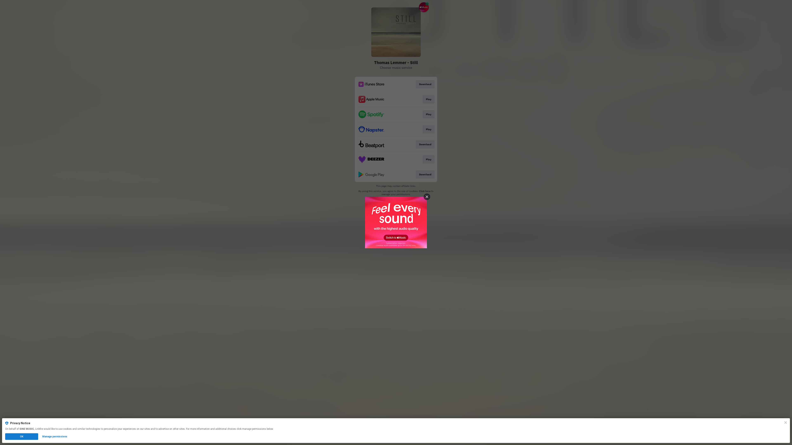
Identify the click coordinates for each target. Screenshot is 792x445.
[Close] (785, 422)
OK (21, 436)
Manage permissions (54, 436)
